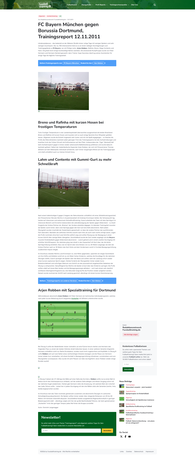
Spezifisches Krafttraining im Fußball (139, 406)
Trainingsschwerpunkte (118, 5)
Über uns (134, 5)
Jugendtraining (130, 391)
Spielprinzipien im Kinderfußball (137, 394)
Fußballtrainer (72, 5)
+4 (60, 16)
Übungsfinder (86, 5)
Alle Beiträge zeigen (131, 334)
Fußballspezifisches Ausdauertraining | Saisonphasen (139, 414)
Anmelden (107, 431)
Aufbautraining (130, 404)
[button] (154, 4)
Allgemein (42, 16)
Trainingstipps (130, 385)
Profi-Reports (101, 5)
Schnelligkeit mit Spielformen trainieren (140, 400)
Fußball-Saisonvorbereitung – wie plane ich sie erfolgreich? (140, 422)
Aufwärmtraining (52, 16)
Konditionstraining (131, 410)
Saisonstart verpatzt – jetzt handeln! (139, 387)
